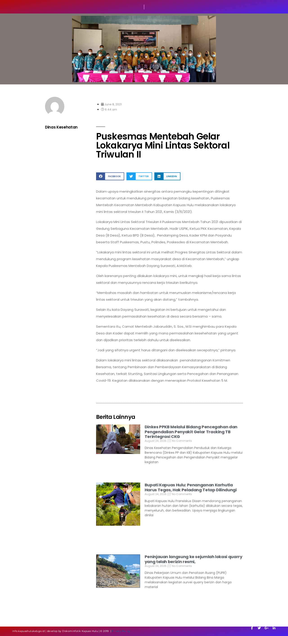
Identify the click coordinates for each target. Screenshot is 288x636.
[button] (110, 176)
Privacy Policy (121, 631)
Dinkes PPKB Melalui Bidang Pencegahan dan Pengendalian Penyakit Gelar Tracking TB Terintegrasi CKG (191, 431)
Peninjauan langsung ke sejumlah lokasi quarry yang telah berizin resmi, (193, 559)
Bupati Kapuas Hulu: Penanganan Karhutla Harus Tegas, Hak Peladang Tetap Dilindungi (191, 487)
